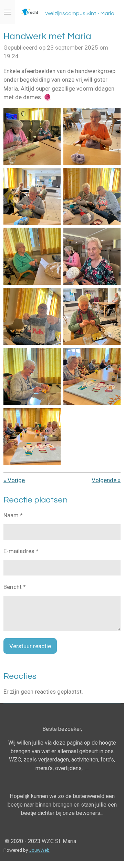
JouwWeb (39, 850)
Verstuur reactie (30, 646)
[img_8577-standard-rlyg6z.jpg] (92, 376)
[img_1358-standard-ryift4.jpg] (32, 256)
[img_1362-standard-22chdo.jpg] (92, 316)
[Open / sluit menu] (7, 12)
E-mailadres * (21, 551)
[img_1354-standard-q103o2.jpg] (32, 136)
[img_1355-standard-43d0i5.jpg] (92, 136)
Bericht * (14, 586)
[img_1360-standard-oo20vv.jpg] (92, 256)
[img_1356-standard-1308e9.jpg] (32, 196)
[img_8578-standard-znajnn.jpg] (32, 436)
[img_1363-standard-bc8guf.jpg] (32, 376)
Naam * (13, 515)
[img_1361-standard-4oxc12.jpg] (32, 316)
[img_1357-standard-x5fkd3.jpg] (92, 196)
